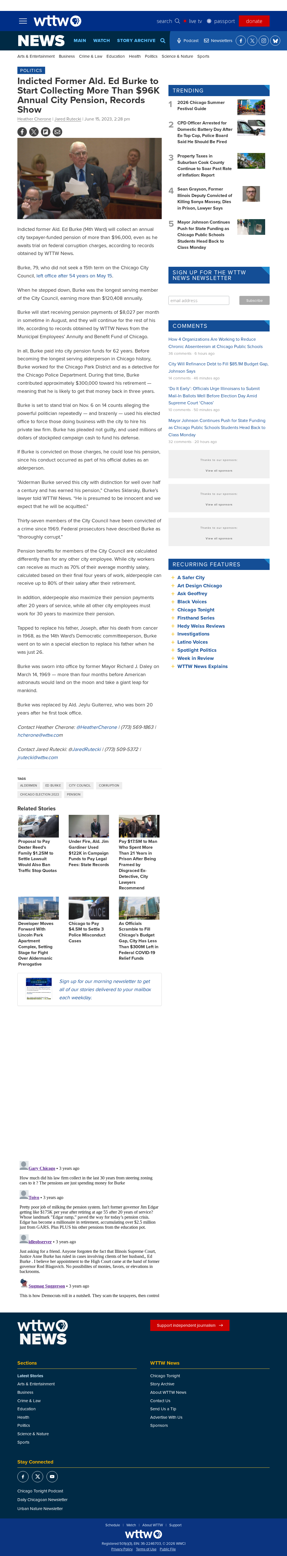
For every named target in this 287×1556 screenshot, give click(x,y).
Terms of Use (146, 1549)
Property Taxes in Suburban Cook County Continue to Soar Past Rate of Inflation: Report (204, 165)
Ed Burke (53, 785)
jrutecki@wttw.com (37, 757)
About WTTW (152, 1525)
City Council (80, 785)
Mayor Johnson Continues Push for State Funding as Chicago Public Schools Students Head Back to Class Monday (203, 235)
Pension (73, 794)
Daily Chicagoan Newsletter (42, 1499)
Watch (101, 40)
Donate (254, 21)
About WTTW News (168, 1392)
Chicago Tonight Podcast (40, 1491)
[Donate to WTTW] (143, 1534)
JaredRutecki (86, 749)
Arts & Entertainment (36, 56)
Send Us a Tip (163, 1409)
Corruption (109, 785)
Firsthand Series (196, 618)
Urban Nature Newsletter (40, 1508)
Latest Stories (30, 1376)
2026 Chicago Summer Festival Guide (201, 105)
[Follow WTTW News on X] (252, 41)
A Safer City (191, 577)
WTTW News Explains (203, 666)
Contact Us (160, 1401)
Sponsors (159, 1425)
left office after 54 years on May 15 (74, 275)
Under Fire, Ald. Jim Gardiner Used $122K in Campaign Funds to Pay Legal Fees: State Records (89, 853)
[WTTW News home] (41, 40)
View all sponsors (219, 470)
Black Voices (192, 601)
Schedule (112, 1525)
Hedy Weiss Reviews (201, 626)
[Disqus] (89, 1083)
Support (175, 1525)
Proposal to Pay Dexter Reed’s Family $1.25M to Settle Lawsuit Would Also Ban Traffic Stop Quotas (37, 856)
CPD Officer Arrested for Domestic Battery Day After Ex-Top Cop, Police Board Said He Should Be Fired (205, 132)
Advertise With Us (166, 1417)
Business (67, 56)
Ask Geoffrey (192, 593)
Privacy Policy (122, 1549)
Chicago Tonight (195, 609)
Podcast (191, 40)
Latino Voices (192, 642)
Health (135, 56)
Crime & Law (90, 56)
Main (80, 40)
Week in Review (195, 658)
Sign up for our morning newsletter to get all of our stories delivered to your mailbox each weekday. (105, 989)
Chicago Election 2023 (39, 794)
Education (116, 56)
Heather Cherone (34, 119)
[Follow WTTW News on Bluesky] (275, 41)
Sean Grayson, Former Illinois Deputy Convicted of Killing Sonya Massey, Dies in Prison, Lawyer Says (204, 198)
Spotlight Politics (197, 650)
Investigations (193, 633)
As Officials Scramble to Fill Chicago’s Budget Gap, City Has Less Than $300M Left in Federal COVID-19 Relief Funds (138, 941)
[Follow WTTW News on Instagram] (264, 41)
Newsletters (221, 40)
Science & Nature (177, 56)
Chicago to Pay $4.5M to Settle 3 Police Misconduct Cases (87, 932)
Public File (168, 1549)
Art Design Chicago (199, 585)
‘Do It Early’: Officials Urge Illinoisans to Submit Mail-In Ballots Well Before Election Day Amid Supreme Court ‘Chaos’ (214, 395)
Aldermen (28, 785)
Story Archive (136, 40)
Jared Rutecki (67, 119)
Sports (203, 56)
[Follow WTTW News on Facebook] (241, 41)
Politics (151, 56)
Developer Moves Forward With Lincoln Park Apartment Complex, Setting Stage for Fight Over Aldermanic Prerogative (36, 944)
